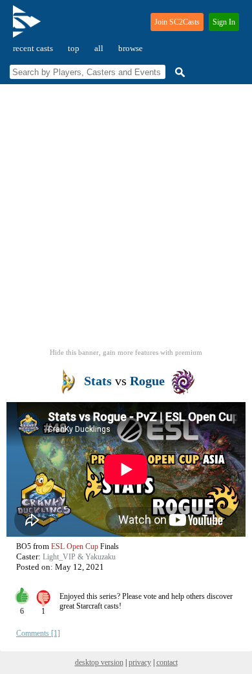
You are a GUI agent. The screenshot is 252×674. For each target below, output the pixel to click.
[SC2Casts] (28, 27)
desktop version (99, 662)
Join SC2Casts (177, 22)
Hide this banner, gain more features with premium (126, 352)
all (98, 48)
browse (130, 48)
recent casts (33, 48)
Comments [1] (38, 633)
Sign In (224, 22)
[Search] (178, 72)
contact (167, 662)
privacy (140, 662)
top (73, 48)
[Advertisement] (126, 220)
